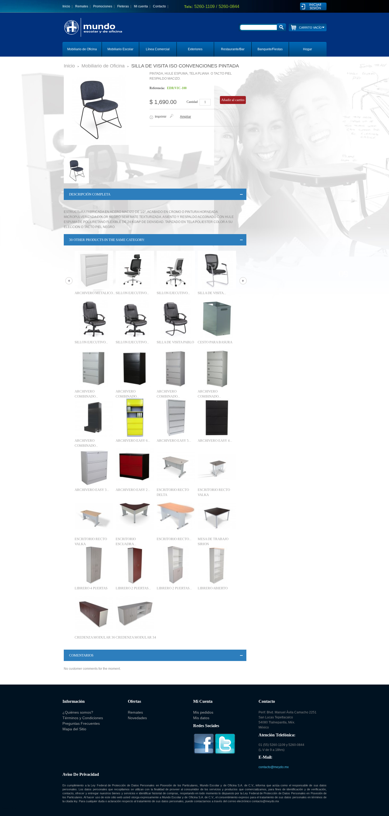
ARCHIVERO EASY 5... (174, 441)
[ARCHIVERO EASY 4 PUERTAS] (217, 417)
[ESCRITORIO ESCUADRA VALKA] (135, 516)
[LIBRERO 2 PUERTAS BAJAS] (176, 565)
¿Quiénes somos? (77, 712)
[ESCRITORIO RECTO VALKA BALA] (176, 516)
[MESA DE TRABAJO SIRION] (217, 516)
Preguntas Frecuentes (81, 723)
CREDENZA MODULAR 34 (136, 637)
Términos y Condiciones (82, 718)
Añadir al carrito (233, 100)
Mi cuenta (141, 6)
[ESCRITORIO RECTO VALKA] (217, 467)
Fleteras (123, 6)
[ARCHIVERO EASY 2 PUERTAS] (135, 467)
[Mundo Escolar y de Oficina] (106, 32)
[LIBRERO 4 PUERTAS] (94, 565)
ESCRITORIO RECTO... (174, 539)
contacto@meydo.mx (274, 767)
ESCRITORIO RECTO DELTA (173, 492)
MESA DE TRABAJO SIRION (213, 541)
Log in (313, 6)
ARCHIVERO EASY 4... (215, 441)
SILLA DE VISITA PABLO (175, 342)
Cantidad (192, 102)
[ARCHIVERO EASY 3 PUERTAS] (94, 467)
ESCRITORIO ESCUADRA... (126, 541)
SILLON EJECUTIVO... (132, 293)
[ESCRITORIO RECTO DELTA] (176, 467)
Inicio (66, 6)
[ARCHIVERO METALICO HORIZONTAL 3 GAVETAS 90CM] (94, 270)
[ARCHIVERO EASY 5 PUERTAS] (176, 417)
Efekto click (8, 808)
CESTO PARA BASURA (215, 342)
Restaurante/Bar (233, 49)
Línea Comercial (158, 49)
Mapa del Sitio (74, 729)
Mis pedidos (203, 712)
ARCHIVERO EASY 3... (92, 490)
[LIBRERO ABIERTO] (217, 565)
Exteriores (195, 49)
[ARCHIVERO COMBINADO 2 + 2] (94, 368)
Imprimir (160, 116)
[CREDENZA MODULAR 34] (135, 614)
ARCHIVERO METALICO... (95, 293)
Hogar (307, 49)
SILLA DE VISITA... (212, 293)
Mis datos (201, 718)
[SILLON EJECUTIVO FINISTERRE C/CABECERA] (135, 270)
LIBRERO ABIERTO (213, 588)
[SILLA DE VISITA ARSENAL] (217, 270)
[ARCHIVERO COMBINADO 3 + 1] (135, 368)
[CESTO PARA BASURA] (217, 319)
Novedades (137, 718)
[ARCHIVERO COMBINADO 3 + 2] (176, 368)
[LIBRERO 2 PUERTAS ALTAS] (135, 565)
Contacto (159, 6)
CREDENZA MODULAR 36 (95, 637)
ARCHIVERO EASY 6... (133, 441)
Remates (81, 6)
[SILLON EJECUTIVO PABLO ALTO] (94, 319)
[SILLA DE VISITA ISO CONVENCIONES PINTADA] (78, 170)
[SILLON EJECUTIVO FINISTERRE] (176, 270)
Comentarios (81, 655)
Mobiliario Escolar (120, 49)
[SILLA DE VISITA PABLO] (176, 319)
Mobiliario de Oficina (82, 49)
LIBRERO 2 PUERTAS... (133, 588)
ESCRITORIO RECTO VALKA (214, 492)
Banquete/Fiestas (270, 49)
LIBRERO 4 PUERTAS (91, 588)
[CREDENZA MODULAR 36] (94, 614)
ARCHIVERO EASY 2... (133, 490)
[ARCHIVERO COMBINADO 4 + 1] (217, 368)
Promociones (102, 6)
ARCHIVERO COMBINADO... (86, 393)
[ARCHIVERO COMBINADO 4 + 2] (94, 417)
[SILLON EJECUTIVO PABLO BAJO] (135, 319)
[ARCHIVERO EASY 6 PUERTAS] (135, 417)
